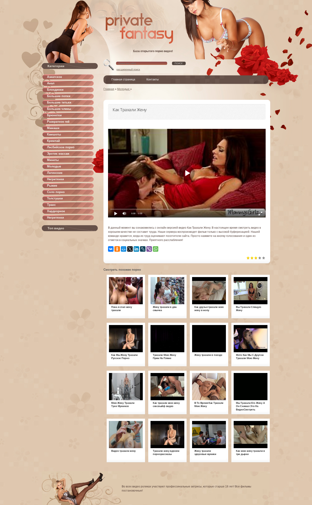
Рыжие (52, 185)
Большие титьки (59, 102)
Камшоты (54, 134)
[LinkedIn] (136, 249)
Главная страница (123, 79)
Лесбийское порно (60, 147)
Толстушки (55, 198)
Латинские (54, 173)
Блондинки (55, 89)
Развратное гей (58, 121)
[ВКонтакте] (111, 249)
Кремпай (53, 141)
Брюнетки (54, 115)
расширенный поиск (128, 69)
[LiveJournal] (142, 249)
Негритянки (55, 179)
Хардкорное (56, 211)
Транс (51, 204)
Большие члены (59, 109)
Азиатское (54, 77)
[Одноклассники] (117, 249)
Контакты (152, 79)
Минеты (53, 160)
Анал (50, 83)
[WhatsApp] (155, 249)
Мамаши (53, 128)
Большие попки (58, 96)
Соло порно (56, 192)
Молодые (54, 166)
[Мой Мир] (123, 249)
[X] (130, 249)
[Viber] (149, 249)
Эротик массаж (58, 153)
